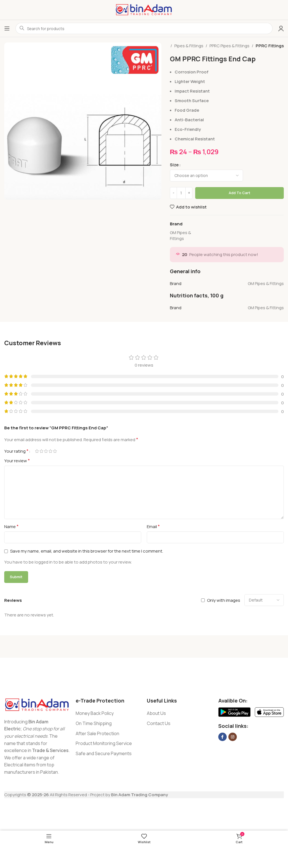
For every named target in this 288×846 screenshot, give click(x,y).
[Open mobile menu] (7, 28)
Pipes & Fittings (188, 46)
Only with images (223, 600)
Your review (17, 460)
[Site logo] (144, 9)
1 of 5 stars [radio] (37, 451)
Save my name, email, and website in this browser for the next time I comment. (86, 551)
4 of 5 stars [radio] (50, 451)
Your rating (16, 451)
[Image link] (37, 705)
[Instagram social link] (232, 737)
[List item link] (108, 713)
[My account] (281, 28)
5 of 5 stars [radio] (55, 451)
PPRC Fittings (270, 46)
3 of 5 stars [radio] (46, 451)
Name (11, 526)
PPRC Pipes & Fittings (229, 46)
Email (153, 526)
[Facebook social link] (222, 737)
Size (174, 165)
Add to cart (239, 192)
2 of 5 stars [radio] (41, 451)
